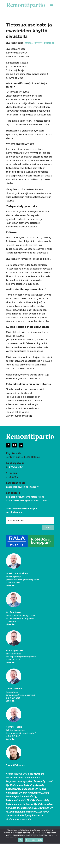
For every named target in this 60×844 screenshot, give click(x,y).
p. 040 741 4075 (13, 659)
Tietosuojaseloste (34, 840)
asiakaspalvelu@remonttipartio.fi (25, 496)
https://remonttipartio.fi (39, 42)
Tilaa (47, 527)
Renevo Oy (39, 781)
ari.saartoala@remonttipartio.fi (20, 618)
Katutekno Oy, (29, 807)
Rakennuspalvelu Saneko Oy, (22, 804)
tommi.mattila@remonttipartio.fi (21, 733)
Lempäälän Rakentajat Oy (23, 811)
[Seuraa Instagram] (14, 445)
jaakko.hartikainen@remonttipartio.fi (22, 579)
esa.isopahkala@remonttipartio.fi (21, 656)
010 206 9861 (16, 466)
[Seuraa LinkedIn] (21, 445)
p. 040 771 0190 (13, 698)
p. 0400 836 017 (13, 621)
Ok (20, 840)
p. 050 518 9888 (13, 582)
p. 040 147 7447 (13, 736)
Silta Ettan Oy (45, 807)
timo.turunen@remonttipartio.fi (20, 695)
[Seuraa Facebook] (8, 445)
